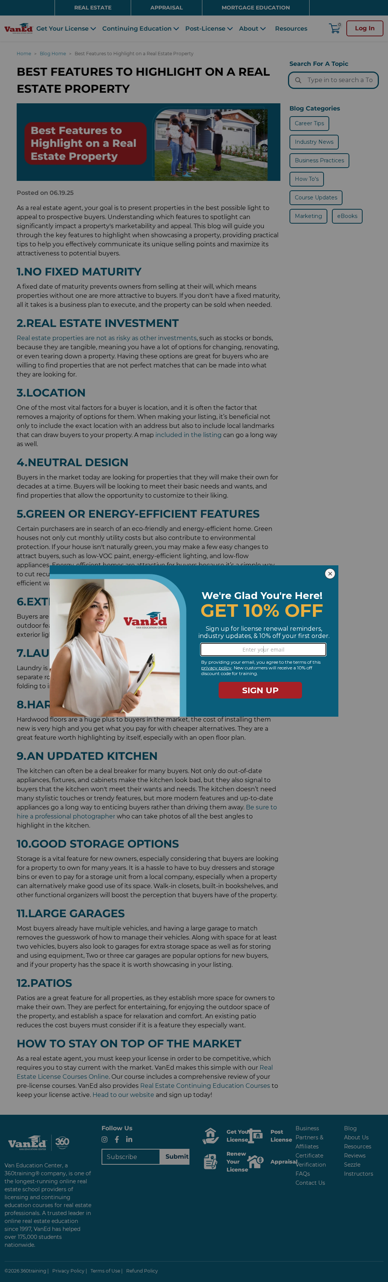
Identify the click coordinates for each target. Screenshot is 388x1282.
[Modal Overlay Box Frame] (194, 641)
